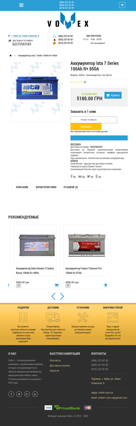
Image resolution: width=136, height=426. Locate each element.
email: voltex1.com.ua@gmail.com (109, 397)
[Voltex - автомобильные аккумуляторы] (68, 20)
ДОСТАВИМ (53, 307)
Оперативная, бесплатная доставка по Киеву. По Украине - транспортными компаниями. (53, 332)
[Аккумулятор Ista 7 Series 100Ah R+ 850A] (37, 87)
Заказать (86, 126)
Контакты (55, 360)
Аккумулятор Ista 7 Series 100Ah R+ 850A (37, 55)
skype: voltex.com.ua (102, 392)
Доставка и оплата (60, 365)
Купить (115, 95)
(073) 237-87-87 (66, 7)
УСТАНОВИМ (83, 307)
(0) (74, 176)
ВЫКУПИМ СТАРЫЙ (113, 307)
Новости (54, 370)
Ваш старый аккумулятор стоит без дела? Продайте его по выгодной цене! (113, 332)
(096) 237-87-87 (66, 2)
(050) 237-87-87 (66, 5)
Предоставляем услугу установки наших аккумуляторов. (83, 329)
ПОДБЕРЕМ (23, 307)
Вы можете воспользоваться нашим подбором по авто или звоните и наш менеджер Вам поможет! (23, 334)
